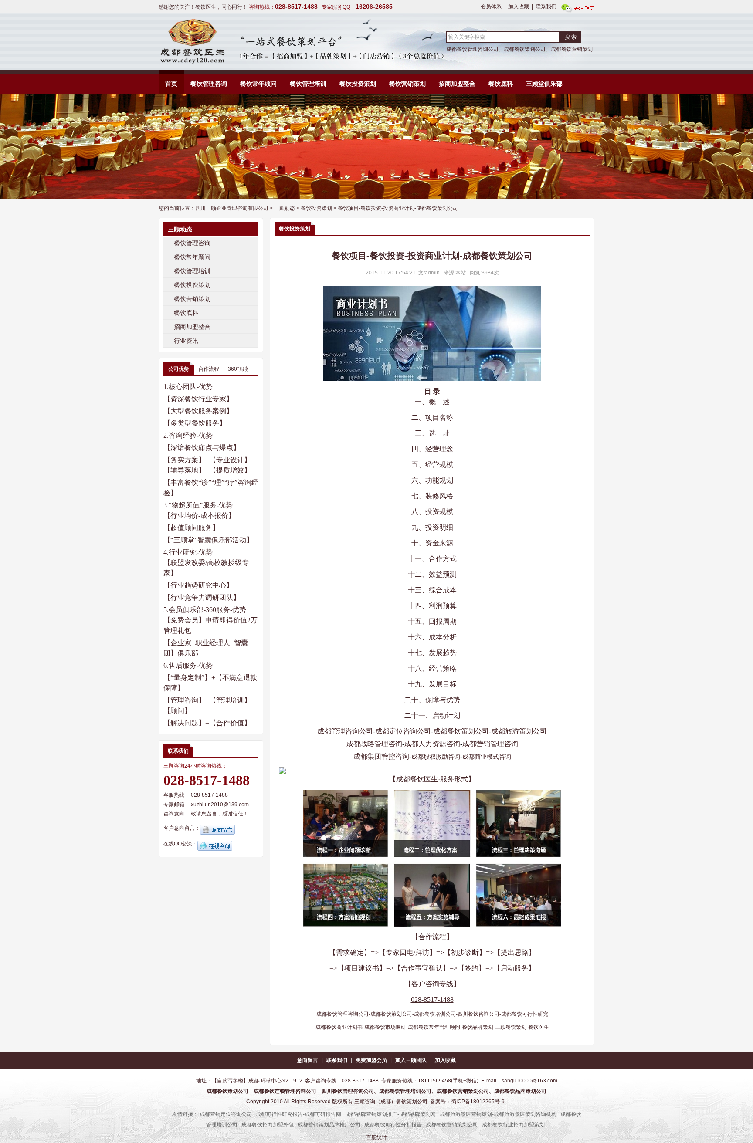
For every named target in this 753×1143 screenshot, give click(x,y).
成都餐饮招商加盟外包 (267, 1125)
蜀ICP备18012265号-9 (478, 1102)
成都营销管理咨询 (490, 743)
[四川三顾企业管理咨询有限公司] (191, 41)
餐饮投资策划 (357, 83)
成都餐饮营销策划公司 (452, 1125)
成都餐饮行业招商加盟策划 (513, 1125)
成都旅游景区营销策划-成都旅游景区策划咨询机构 (498, 1114)
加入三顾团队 (411, 1060)
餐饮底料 (500, 83)
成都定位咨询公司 (403, 731)
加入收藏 (518, 6)
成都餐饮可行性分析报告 (393, 1125)
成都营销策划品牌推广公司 (329, 1125)
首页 (171, 83)
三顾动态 (284, 208)
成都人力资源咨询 (432, 743)
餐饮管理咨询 (208, 83)
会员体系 (491, 6)
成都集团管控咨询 (381, 756)
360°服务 (239, 369)
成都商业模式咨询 (486, 756)
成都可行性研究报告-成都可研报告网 (298, 1114)
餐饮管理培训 (308, 83)
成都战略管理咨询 (374, 743)
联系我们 (546, 6)
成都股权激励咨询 (435, 756)
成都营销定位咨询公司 (226, 1114)
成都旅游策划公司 (519, 731)
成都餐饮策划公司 (525, 49)
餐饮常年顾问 (258, 83)
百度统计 (376, 1137)
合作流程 (208, 369)
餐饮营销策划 (407, 83)
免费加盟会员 (371, 1060)
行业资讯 (186, 340)
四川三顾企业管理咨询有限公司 (231, 208)
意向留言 (307, 1060)
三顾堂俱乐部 (544, 83)
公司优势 (178, 369)
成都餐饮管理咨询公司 (472, 49)
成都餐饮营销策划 (572, 49)
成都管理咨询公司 (345, 731)
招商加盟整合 (457, 83)
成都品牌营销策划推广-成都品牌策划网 (390, 1114)
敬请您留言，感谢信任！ (219, 814)
